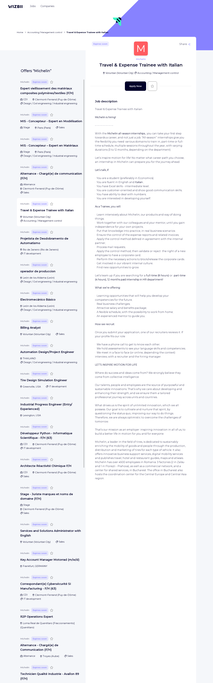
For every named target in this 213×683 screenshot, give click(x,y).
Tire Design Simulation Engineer (43, 380)
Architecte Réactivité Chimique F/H (45, 466)
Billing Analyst (30, 327)
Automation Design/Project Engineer (47, 352)
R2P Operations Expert (36, 616)
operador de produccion (38, 271)
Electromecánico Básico (38, 299)
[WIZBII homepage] (15, 6)
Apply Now (135, 86)
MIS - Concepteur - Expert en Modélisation (51, 121)
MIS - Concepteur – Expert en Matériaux (49, 145)
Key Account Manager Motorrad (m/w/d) (49, 559)
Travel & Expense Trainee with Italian (47, 210)
